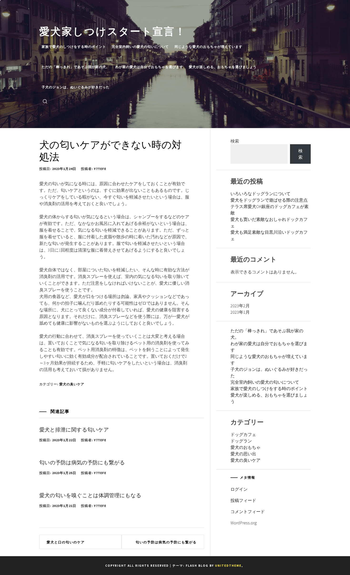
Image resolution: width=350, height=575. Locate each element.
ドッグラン (241, 441)
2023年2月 (240, 305)
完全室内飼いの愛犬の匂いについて (140, 47)
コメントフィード (247, 511)
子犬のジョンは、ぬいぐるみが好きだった (76, 87)
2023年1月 (240, 312)
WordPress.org (243, 522)
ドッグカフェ (243, 434)
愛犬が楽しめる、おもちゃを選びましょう (223, 67)
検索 (234, 141)
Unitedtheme (228, 566)
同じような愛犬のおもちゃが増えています (208, 47)
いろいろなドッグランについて (260, 193)
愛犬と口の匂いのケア (66, 542)
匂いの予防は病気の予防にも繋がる (82, 462)
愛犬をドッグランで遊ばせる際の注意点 (269, 200)
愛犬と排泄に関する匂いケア (74, 429)
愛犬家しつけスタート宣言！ (112, 30)
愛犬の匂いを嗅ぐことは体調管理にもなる (90, 495)
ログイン (239, 489)
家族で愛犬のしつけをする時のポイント (74, 47)
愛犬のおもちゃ (245, 447)
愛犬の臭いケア (71, 384)
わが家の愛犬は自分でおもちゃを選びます (149, 67)
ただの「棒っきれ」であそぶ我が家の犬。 (76, 67)
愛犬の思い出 (243, 453)
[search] (45, 101)
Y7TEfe (100, 169)
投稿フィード (243, 500)
